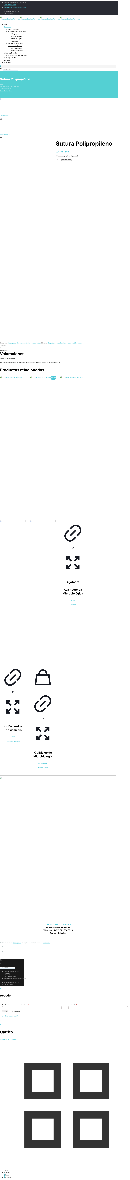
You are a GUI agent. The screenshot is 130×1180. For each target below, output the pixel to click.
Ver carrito (14, 1039)
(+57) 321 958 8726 (10, 5)
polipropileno (62, 343)
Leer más (73, 605)
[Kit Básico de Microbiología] (43, 519)
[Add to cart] (43, 690)
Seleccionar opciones (13, 741)
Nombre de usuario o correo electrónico (15, 1005)
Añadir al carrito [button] (43, 768)
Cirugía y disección (5, 88)
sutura (80, 343)
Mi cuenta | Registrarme (11, 11)
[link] (19, 69)
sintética (74, 343)
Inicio (1, 84)
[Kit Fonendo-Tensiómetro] (13, 519)
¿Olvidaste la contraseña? (10, 1016)
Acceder (5, 1011)
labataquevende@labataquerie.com (15, 7)
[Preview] (13, 719)
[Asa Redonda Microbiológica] (73, 447)
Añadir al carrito (66, 159)
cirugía (50, 343)
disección (55, 343)
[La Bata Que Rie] (40, 19)
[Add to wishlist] (13, 693)
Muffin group (17, 943)
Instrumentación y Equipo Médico (9, 86)
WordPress (46, 943)
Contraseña (73, 1005)
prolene (69, 343)
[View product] (13, 690)
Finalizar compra (5, 1039)
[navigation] (65, 1032)
